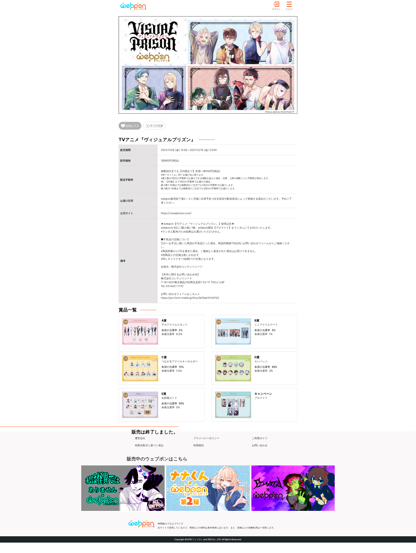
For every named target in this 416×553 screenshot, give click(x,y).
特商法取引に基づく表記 (149, 445)
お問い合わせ (259, 445)
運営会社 (140, 438)
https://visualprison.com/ (176, 213)
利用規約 (198, 445)
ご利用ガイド (259, 438)
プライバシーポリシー (206, 438)
